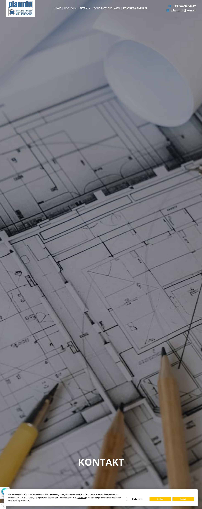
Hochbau (69, 8)
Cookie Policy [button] (82, 498)
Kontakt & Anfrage (135, 8)
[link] (70, 8)
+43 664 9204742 (184, 6)
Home (57, 8)
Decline (160, 499)
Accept (183, 499)
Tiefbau (84, 8)
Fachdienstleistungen (106, 8)
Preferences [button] (25, 501)
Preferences (137, 499)
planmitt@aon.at (183, 10)
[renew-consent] (3, 506)
